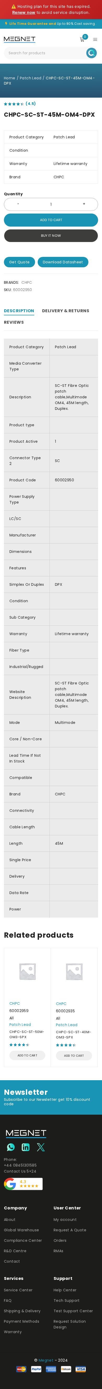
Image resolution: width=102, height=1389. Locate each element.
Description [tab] (19, 311)
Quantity (13, 194)
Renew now (24, 12)
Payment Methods (21, 1321)
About (9, 1219)
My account (65, 1219)
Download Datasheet (63, 262)
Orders (60, 1240)
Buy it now (51, 235)
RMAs (59, 1251)
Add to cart (51, 219)
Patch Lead (30, 78)
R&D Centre (15, 1251)
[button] (27, 1055)
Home (9, 78)
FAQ (8, 1300)
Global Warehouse (21, 1230)
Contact (12, 1261)
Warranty (13, 1331)
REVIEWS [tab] (14, 322)
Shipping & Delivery (22, 1311)
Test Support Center (73, 1311)
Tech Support (67, 1300)
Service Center (18, 1290)
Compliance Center (23, 1240)
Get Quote (19, 262)
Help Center (65, 1290)
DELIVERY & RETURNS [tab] (65, 311)
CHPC (26, 282)
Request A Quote (70, 1230)
